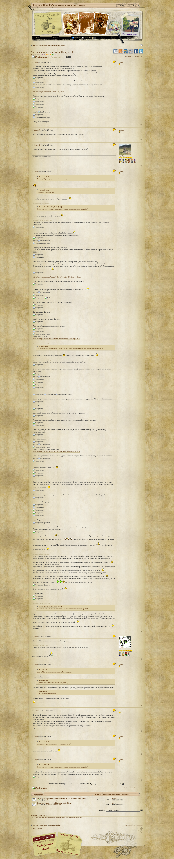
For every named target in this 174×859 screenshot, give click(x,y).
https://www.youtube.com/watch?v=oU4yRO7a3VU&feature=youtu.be (56, 451)
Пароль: (55, 37)
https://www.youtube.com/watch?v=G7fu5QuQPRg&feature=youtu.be (56, 338)
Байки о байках (60, 45)
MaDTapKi (48, 54)
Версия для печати (141, 45)
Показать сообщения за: (56, 783)
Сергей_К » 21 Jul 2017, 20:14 (48, 207)
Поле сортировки (84, 783)
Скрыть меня (88, 37)
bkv (113, 803)
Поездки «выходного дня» (55, 800)
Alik (53, 54)
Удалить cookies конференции (134, 825)
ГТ (56, 54)
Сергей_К (37, 145)
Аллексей (37, 130)
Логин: (37, 37)
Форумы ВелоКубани (40, 45)
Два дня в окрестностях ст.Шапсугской (52, 52)
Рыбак (36, 62)
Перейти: (102, 810)
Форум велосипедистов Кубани (68, 844)
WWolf (36, 637)
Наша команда (37, 828)
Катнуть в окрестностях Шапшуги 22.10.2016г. (54, 803)
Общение (51, 45)
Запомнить (77, 37)
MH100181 (42, 54)
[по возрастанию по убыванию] (116, 783)
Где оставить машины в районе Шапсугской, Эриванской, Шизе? (62, 798)
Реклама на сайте (54, 825)
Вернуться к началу (140, 830)
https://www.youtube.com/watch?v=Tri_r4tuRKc (49, 92)
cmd (38, 804)
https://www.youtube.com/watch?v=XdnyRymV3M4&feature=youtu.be (57, 277)
